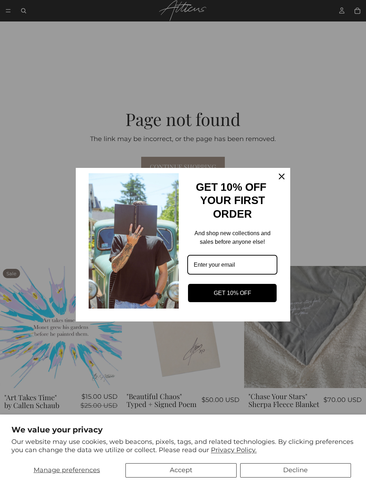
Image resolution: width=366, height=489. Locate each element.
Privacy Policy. (234, 450)
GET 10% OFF (232, 293)
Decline (295, 470)
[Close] (281, 176)
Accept (181, 470)
